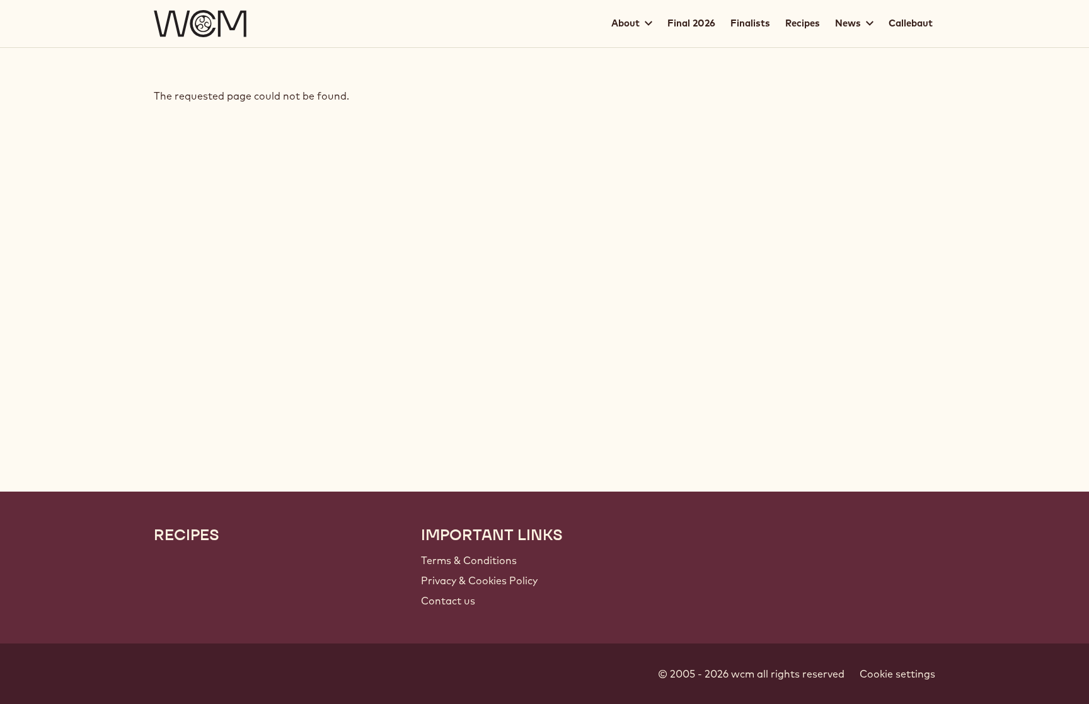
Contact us (448, 600)
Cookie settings (897, 673)
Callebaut (911, 23)
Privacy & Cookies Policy (479, 580)
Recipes (802, 23)
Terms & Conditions (469, 560)
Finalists (750, 23)
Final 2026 (691, 23)
